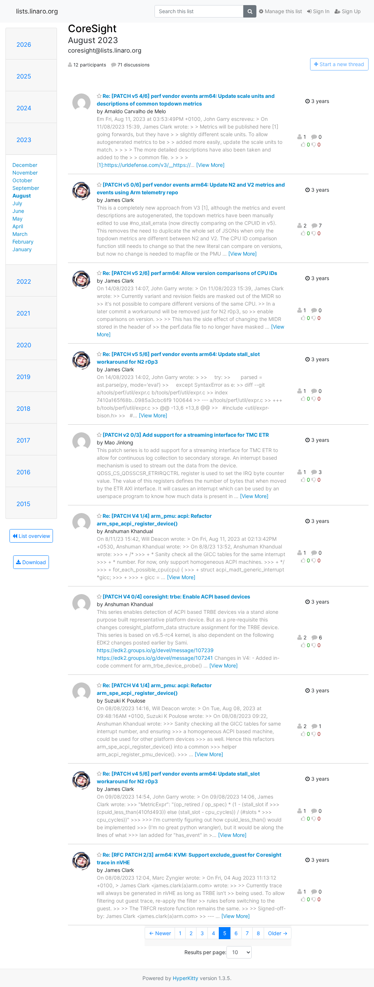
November (25, 172)
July (17, 203)
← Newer (160, 933)
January (22, 249)
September (25, 188)
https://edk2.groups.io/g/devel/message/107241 (155, 658)
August (21, 195)
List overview (33, 536)
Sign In (320, 11)
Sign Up (350, 11)
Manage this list (282, 11)
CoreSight (92, 28)
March (19, 234)
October (22, 180)
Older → (277, 933)
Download (33, 562)
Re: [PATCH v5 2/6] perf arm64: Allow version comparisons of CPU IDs (189, 273)
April (17, 226)
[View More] (210, 165)
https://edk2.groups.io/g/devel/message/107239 (155, 650)
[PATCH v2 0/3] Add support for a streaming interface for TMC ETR (185, 435)
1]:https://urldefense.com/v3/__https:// (144, 165)
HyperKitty (185, 978)
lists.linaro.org (37, 11)
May (17, 218)
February (23, 241)
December (24, 165)
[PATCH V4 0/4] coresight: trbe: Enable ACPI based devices (176, 596)
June (18, 211)
